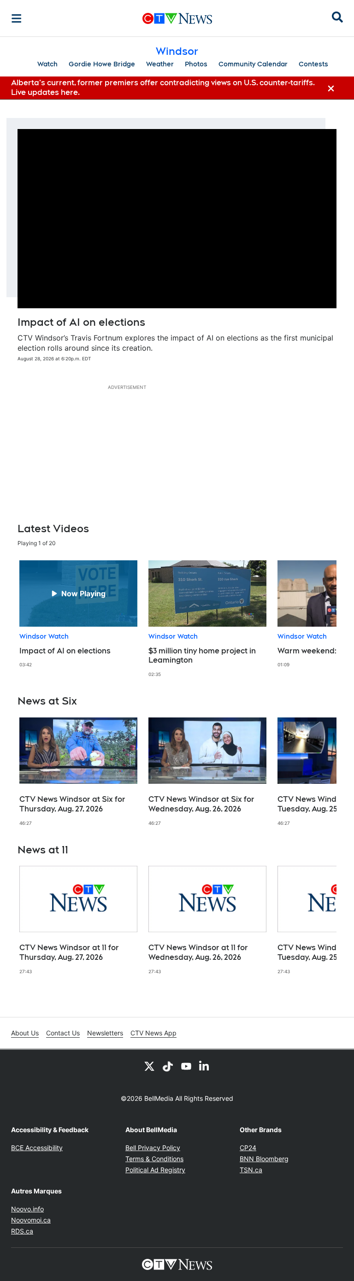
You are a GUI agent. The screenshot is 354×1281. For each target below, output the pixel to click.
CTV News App (153, 1033)
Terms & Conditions (154, 1159)
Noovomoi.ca (31, 1220)
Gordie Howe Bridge (102, 64)
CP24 (248, 1148)
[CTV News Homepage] (177, 18)
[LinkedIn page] (204, 1066)
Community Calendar (253, 64)
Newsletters (105, 1033)
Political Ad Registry (155, 1170)
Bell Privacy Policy (152, 1148)
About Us (25, 1033)
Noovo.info (27, 1209)
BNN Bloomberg (264, 1159)
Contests (313, 64)
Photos (196, 64)
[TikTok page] (167, 1066)
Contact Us (63, 1033)
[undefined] (78, 614)
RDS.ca (22, 1231)
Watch (47, 64)
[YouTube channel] (186, 1066)
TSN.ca (251, 1170)
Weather (160, 64)
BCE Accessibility (37, 1148)
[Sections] (16, 18)
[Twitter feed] (149, 1066)
